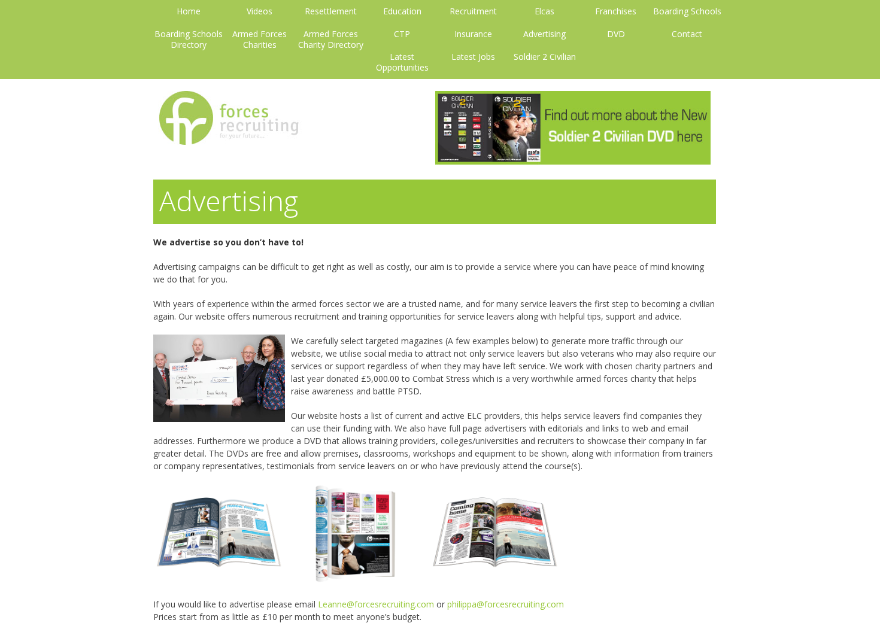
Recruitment (473, 11)
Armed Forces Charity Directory (330, 39)
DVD (616, 34)
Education (402, 11)
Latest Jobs (473, 56)
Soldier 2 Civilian (545, 56)
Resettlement (331, 11)
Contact (687, 34)
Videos (259, 11)
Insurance (473, 34)
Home (189, 11)
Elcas (544, 11)
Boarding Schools (687, 11)
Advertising (544, 34)
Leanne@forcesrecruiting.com (376, 604)
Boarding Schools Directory (188, 39)
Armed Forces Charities (259, 39)
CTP (402, 34)
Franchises (615, 11)
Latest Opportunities (402, 62)
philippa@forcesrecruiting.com (505, 604)
